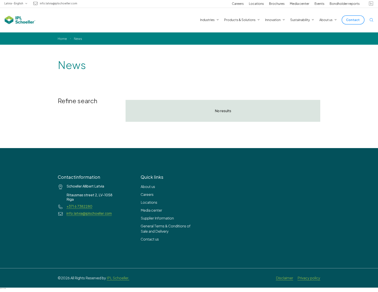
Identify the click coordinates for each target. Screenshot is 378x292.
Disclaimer (284, 278)
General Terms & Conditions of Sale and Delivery (166, 229)
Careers (238, 3)
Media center (299, 3)
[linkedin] (371, 3)
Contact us (150, 239)
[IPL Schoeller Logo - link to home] (19, 20)
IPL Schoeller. (118, 278)
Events (319, 3)
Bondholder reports (345, 3)
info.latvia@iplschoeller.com (58, 3)
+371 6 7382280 (79, 206)
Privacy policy (309, 278)
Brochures (277, 3)
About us (148, 186)
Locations (256, 3)
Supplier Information (157, 218)
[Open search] (371, 20)
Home (62, 39)
